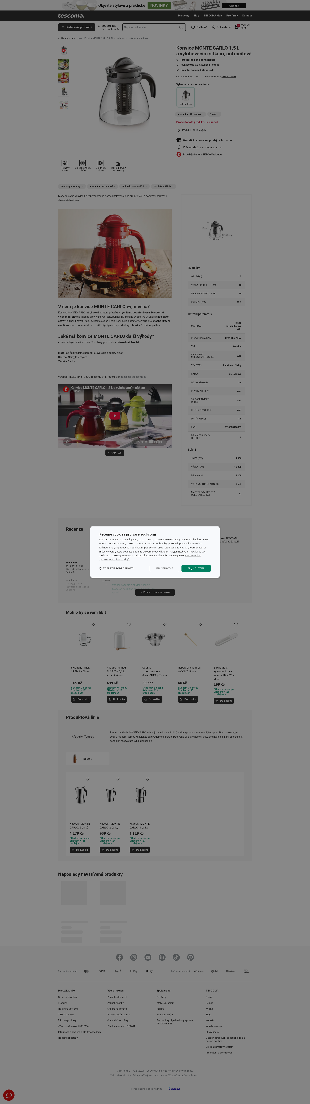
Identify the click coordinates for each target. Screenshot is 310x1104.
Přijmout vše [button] (196, 568)
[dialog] (155, 552)
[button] (116, 568)
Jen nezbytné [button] (164, 568)
